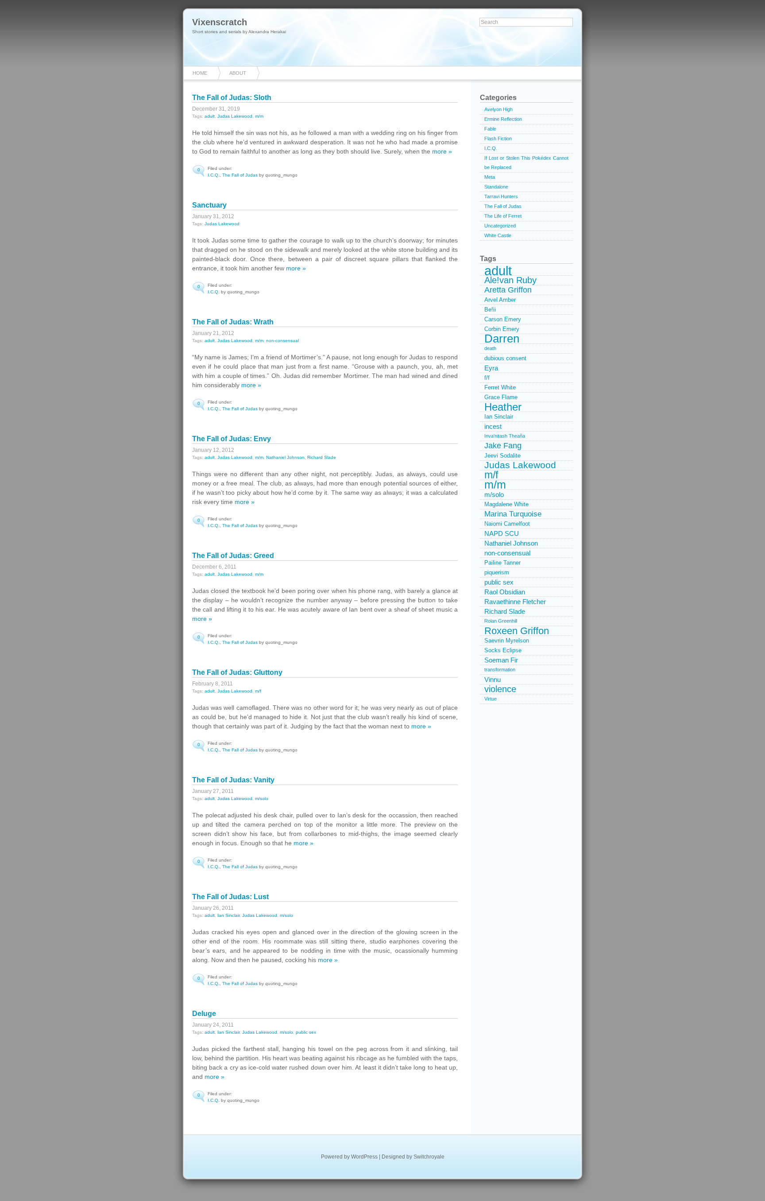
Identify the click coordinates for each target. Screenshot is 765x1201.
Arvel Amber (500, 299)
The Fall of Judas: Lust (230, 897)
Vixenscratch (219, 22)
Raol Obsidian (504, 592)
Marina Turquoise (512, 514)
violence (500, 689)
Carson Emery (502, 319)
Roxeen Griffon (516, 631)
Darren (501, 339)
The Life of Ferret (503, 216)
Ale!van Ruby (510, 280)
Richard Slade (321, 457)
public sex (306, 1032)
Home (200, 73)
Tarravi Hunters (501, 196)
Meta (489, 177)
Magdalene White (506, 504)
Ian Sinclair (228, 915)
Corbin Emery (501, 329)
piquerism (496, 572)
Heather (503, 407)
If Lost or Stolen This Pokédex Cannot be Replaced (526, 162)
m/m (259, 116)
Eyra (491, 368)
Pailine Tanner (502, 562)
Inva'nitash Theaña (504, 436)
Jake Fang (503, 445)
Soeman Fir (501, 660)
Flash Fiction (498, 138)
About (237, 73)
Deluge (204, 1013)
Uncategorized (500, 225)
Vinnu (492, 679)
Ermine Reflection (503, 119)
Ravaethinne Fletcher (515, 601)
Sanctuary (209, 205)
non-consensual (282, 340)
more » (442, 151)
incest (493, 426)
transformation (499, 669)
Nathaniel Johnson (285, 457)
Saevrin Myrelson (506, 640)
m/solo (261, 798)
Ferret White (500, 387)
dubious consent (505, 358)
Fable (490, 128)
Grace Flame (501, 397)
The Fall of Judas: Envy (231, 439)
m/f (258, 691)
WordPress (364, 1157)
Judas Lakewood (234, 116)
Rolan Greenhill (500, 621)
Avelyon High (498, 109)
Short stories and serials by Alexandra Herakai (239, 31)
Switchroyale (428, 1157)
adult (210, 116)
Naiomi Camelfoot (507, 523)
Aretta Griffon (508, 289)
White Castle (497, 235)
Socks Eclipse (503, 650)
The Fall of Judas (240, 175)
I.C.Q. (214, 175)
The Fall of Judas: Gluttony (237, 672)
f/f (487, 377)
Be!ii (490, 309)
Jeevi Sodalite (502, 455)
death (490, 348)
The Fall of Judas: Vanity (233, 780)
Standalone (496, 186)
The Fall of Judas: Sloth (231, 97)
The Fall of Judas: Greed (233, 555)
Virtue (490, 698)
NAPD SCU (501, 533)
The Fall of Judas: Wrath (233, 322)
